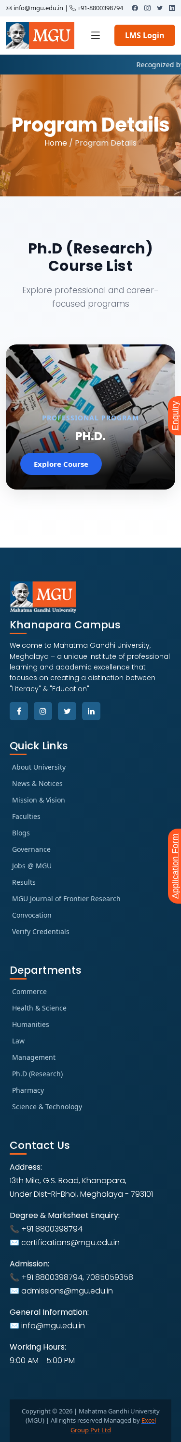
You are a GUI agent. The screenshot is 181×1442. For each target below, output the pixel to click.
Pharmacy (28, 1090)
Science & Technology (47, 1106)
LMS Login (145, 35)
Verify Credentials (41, 931)
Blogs (21, 832)
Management (34, 1057)
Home (55, 143)
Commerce (29, 991)
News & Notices (37, 783)
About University (39, 767)
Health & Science (39, 1007)
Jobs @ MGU (32, 865)
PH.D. (90, 436)
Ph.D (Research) (37, 1073)
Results (24, 882)
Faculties (26, 816)
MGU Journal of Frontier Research (66, 898)
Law (18, 1040)
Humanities (30, 1024)
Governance (31, 849)
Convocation (32, 915)
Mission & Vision (38, 799)
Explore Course (61, 464)
